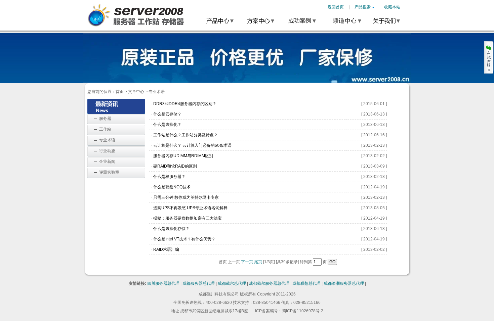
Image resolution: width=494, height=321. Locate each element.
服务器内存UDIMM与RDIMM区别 (183, 155)
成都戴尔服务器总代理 (269, 283)
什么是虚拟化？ (167, 124)
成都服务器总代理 (198, 283)
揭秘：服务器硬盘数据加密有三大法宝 (187, 218)
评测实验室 (109, 172)
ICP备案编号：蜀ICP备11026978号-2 (289, 311)
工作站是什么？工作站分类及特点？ (185, 135)
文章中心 (136, 91)
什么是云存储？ (167, 114)
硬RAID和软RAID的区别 (175, 166)
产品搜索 (363, 7)
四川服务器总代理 (163, 283)
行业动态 (107, 150)
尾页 (258, 262)
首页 (120, 91)
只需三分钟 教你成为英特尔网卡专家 (186, 197)
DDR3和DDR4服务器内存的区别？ (184, 103)
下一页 (247, 262)
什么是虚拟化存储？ (171, 228)
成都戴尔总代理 (232, 283)
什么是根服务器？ (169, 176)
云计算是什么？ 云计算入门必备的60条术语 (192, 145)
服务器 (105, 118)
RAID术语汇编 (166, 249)
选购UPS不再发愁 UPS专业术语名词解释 (190, 207)
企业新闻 (107, 161)
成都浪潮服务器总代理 (344, 283)
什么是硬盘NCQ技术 (172, 187)
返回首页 (336, 7)
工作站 (105, 129)
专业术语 (107, 140)
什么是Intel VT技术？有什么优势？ (184, 239)
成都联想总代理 (306, 283)
